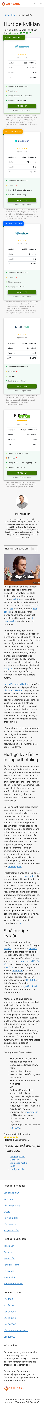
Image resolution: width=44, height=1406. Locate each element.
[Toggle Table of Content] (32, 549)
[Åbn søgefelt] (34, 3)
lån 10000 (31, 980)
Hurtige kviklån (17, 1169)
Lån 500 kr (17, 970)
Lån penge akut (17, 1156)
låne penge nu (15, 866)
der (11, 608)
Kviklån (16, 599)
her (19, 923)
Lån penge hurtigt (18, 1163)
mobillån (33, 948)
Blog (13, 15)
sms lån (7, 948)
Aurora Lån (32, 1112)
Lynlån (13, 1166)
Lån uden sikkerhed (13, 690)
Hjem (6, 15)
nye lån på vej (30, 986)
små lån (10, 967)
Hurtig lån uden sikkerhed (16, 684)
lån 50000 (15, 1128)
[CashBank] (10, 3)
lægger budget (29, 876)
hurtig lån (8, 668)
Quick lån (14, 1159)
